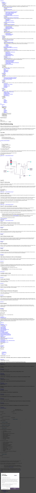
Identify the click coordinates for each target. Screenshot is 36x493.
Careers (3, 90)
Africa (5, 99)
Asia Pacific (5, 110)
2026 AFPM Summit (3, 317)
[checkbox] (11, 435)
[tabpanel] (18, 226)
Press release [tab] (4, 354)
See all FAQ (2, 389)
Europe (5, 101)
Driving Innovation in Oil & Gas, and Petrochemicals (11, 17)
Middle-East (5, 102)
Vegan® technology (16, 215)
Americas (5, 100)
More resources (2, 374)
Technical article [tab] (4, 352)
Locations (3, 96)
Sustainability (4, 75)
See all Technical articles (3, 383)
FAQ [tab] (3, 353)
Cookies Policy (4, 490)
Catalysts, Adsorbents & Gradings (8, 42)
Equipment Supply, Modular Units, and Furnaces (10, 49)
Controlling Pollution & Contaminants (9, 24)
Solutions (3, 37)
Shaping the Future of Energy (8, 9)
